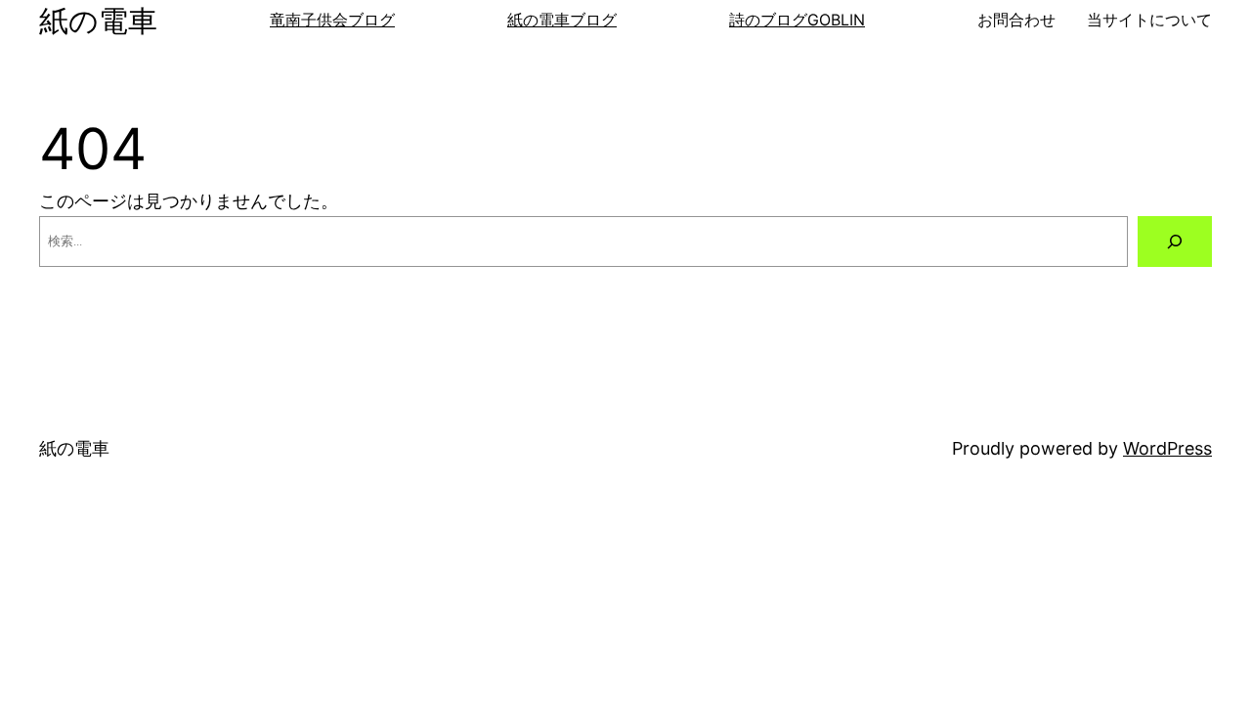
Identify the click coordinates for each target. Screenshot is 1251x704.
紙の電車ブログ (562, 19)
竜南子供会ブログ (332, 19)
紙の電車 (98, 20)
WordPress (1167, 448)
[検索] (1175, 241)
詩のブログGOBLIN (797, 19)
